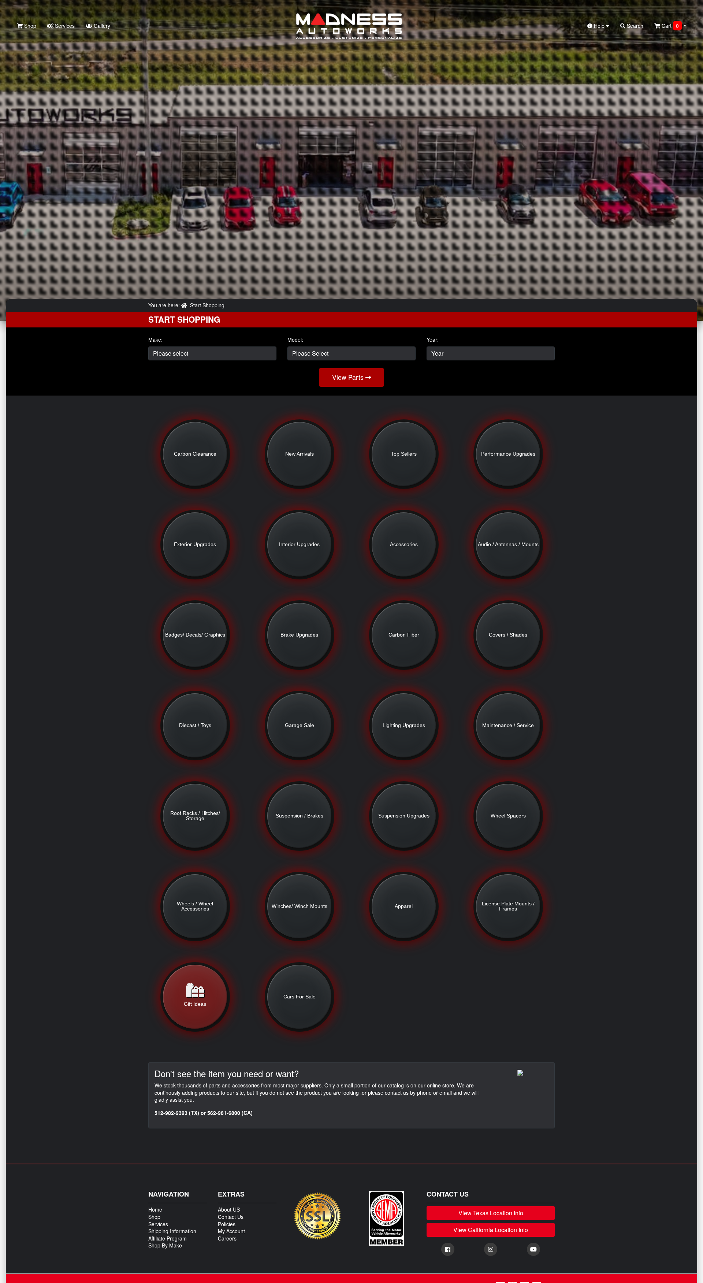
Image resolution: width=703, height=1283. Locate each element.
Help (599, 25)
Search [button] (634, 25)
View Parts (348, 377)
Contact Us (230, 1216)
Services (64, 25)
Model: (295, 339)
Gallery (101, 25)
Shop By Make (165, 1245)
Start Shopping (207, 305)
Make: (155, 339)
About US (229, 1209)
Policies (226, 1224)
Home (155, 1209)
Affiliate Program (167, 1238)
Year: (433, 339)
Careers (227, 1238)
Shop (29, 25)
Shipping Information (172, 1231)
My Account (231, 1231)
